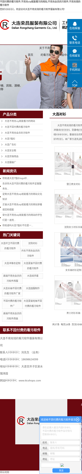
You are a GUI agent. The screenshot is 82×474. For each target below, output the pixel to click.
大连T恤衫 (10, 138)
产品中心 (64, 54)
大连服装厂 (10, 162)
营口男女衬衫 (73, 184)
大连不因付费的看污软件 (17, 127)
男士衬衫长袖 (73, 313)
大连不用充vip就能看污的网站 (20, 121)
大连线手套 (33, 276)
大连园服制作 (33, 288)
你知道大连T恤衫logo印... (15, 178)
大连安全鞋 (10, 150)
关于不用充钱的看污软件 (47, 48)
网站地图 (4, 472)
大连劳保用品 (11, 156)
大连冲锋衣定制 (12, 263)
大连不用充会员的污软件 (17, 133)
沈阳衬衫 (32, 243)
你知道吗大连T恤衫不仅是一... (17, 225)
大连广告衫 (10, 144)
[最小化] (77, 420)
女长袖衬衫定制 (73, 270)
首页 (30, 54)
